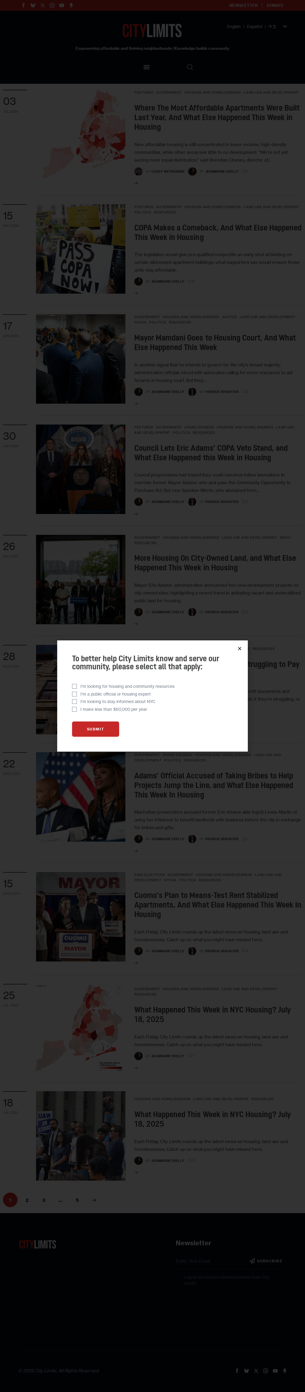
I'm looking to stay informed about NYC (117, 701)
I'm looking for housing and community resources (127, 686)
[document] (152, 696)
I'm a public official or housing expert (115, 693)
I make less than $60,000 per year (113, 709)
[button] (239, 648)
